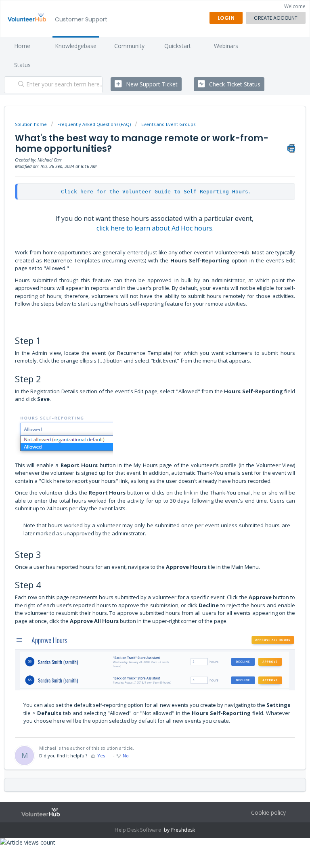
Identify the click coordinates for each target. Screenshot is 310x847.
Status (22, 65)
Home (22, 46)
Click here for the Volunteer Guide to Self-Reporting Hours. (156, 192)
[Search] (19, 85)
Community (129, 46)
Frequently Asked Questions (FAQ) (94, 124)
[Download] (140, 426)
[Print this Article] (291, 148)
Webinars (226, 46)
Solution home (31, 124)
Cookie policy (268, 812)
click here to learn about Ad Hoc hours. (155, 228)
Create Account (275, 18)
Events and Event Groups (168, 124)
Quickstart (177, 46)
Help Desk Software (138, 829)
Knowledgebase (75, 46)
